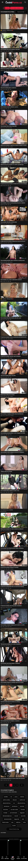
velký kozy (18, 822)
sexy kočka (23, 815)
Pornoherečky (24, 858)
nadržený (22, 796)
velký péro (15, 799)
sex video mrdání (14, 809)
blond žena (5, 809)
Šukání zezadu (5, 822)
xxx (14, 803)
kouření (14, 825)
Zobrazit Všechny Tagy (14, 829)
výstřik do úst (22, 799)
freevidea (23, 809)
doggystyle (22, 812)
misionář (16, 815)
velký (23, 819)
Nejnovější (7, 858)
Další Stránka (22, 785)
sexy (12, 822)
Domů (2, 858)
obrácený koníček (7, 819)
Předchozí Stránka (6, 785)
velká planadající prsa (7, 815)
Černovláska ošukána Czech (17, 8)
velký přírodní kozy (7, 803)
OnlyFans (18, 858)
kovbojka (5, 812)
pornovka (22, 806)
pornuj (16, 796)
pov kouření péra (13, 812)
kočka (24, 822)
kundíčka (6, 796)
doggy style (16, 819)
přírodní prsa (6, 806)
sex (11, 796)
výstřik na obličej (6, 799)
